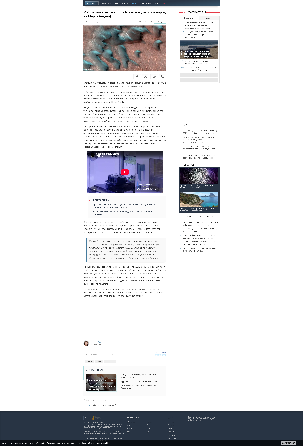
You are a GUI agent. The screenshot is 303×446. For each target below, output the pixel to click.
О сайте (171, 428)
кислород (110, 361)
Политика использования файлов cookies (103, 435)
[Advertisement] (124, 319)
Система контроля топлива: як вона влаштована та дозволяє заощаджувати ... (198, 140)
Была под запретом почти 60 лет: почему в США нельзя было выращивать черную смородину (200, 25)
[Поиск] (216, 3)
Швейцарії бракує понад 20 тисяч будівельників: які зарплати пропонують (122, 213)
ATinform (91, 3)
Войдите (86, 405)
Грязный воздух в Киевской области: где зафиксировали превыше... (200, 223)
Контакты (172, 435)
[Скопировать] (162, 76)
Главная (171, 422)
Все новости (198, 75)
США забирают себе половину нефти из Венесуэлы (138, 387)
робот (90, 361)
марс (100, 361)
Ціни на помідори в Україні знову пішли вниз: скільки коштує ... (199, 249)
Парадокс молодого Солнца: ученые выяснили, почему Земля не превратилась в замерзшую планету (124, 205)
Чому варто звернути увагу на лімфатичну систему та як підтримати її (199, 149)
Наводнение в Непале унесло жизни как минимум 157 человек (138, 376)
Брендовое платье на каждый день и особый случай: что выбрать (199, 156)
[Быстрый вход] (209, 3)
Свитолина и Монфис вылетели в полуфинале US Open (199, 62)
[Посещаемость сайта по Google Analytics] (96, 418)
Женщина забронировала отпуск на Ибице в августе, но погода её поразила (199, 209)
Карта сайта (172, 438)
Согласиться (288, 443)
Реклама (171, 432)
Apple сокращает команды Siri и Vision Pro (139, 381)
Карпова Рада (96, 342)
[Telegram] (137, 76)
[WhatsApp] (154, 76)
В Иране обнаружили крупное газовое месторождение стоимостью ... (199, 236)
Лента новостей (198, 80)
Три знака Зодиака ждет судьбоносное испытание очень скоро (197, 186)
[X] (145, 76)
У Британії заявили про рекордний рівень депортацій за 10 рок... (200, 243)
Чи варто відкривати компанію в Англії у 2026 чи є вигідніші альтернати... (200, 131)
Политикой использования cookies (95, 443)
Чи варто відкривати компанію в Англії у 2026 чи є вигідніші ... (200, 230)
